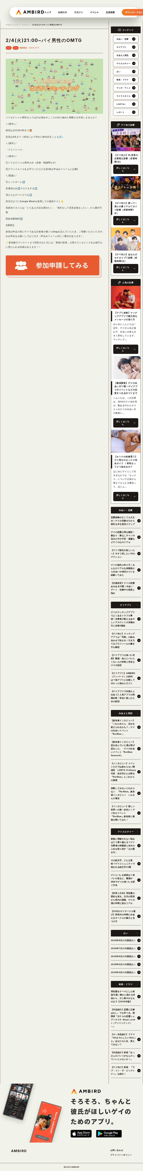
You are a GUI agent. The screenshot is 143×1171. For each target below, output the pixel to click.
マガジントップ (12, 25)
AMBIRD (19, 1151)
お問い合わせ (116, 1150)
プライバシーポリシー (121, 1155)
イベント (25, 25)
